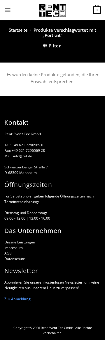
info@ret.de (22, 156)
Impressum (13, 247)
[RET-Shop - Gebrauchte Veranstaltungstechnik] (52, 10)
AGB (8, 253)
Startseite (18, 30)
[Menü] (7, 10)
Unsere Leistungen (19, 242)
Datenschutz (14, 258)
